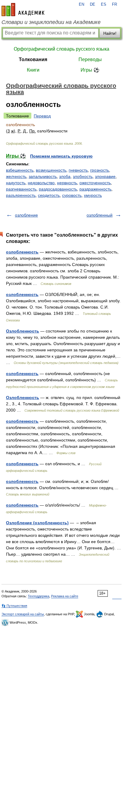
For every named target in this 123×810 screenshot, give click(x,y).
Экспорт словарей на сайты (22, 614)
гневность (78, 170)
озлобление (26, 215)
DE (92, 4)
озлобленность (22, 252)
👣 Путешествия (14, 606)
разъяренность (21, 195)
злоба (64, 176)
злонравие (105, 176)
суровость (72, 195)
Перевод (42, 116)
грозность (99, 170)
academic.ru (22, 9)
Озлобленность (22, 331)
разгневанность (21, 189)
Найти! (109, 33)
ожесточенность (95, 182)
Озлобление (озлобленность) (37, 522)
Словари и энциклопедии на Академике (51, 22)
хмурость (93, 195)
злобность (83, 176)
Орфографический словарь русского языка (61, 49)
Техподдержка (38, 596)
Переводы (90, 59)
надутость (15, 182)
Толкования (33, 59)
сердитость (49, 195)
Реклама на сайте (64, 596)
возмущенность (51, 170)
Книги (33, 69)
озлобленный (100, 215)
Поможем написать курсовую (61, 156)
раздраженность (95, 189)
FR (114, 4)
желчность (16, 176)
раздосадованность (58, 189)
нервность (67, 182)
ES (103, 4)
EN (81, 4)
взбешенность (19, 170)
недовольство (41, 182)
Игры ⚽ (90, 69)
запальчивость (43, 176)
